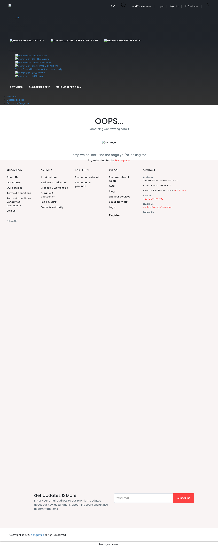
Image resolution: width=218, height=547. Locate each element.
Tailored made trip (86, 40)
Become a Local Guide (119, 179)
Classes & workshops (54, 187)
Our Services (44, 62)
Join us (41, 72)
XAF (113, 6)
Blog (112, 191)
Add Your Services (141, 6)
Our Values (43, 59)
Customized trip (39, 87)
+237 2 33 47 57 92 (153, 198)
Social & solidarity (52, 207)
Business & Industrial (54, 182)
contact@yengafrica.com (157, 207)
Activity (39, 40)
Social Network (118, 202)
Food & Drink (49, 202)
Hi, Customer (191, 6)
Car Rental (135, 40)
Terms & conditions (47, 65)
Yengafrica (37, 535)
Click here (180, 190)
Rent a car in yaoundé (83, 184)
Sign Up (174, 6)
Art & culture (49, 177)
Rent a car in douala (87, 177)
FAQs (112, 186)
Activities (16, 87)
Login (161, 6)
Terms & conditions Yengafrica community (38, 69)
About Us (42, 55)
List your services (119, 196)
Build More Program (69, 87)
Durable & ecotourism (48, 194)
